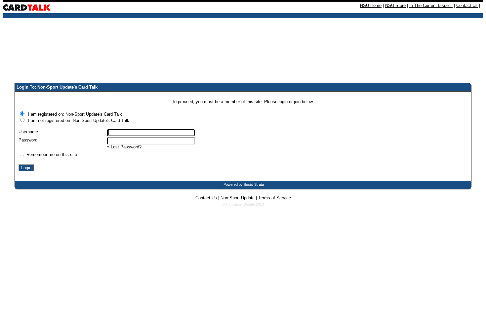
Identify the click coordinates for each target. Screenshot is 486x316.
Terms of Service (274, 197)
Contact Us (467, 5)
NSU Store (395, 5)
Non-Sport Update (238, 197)
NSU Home (371, 5)
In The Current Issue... (431, 5)
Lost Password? (126, 146)
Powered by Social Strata (243, 184)
